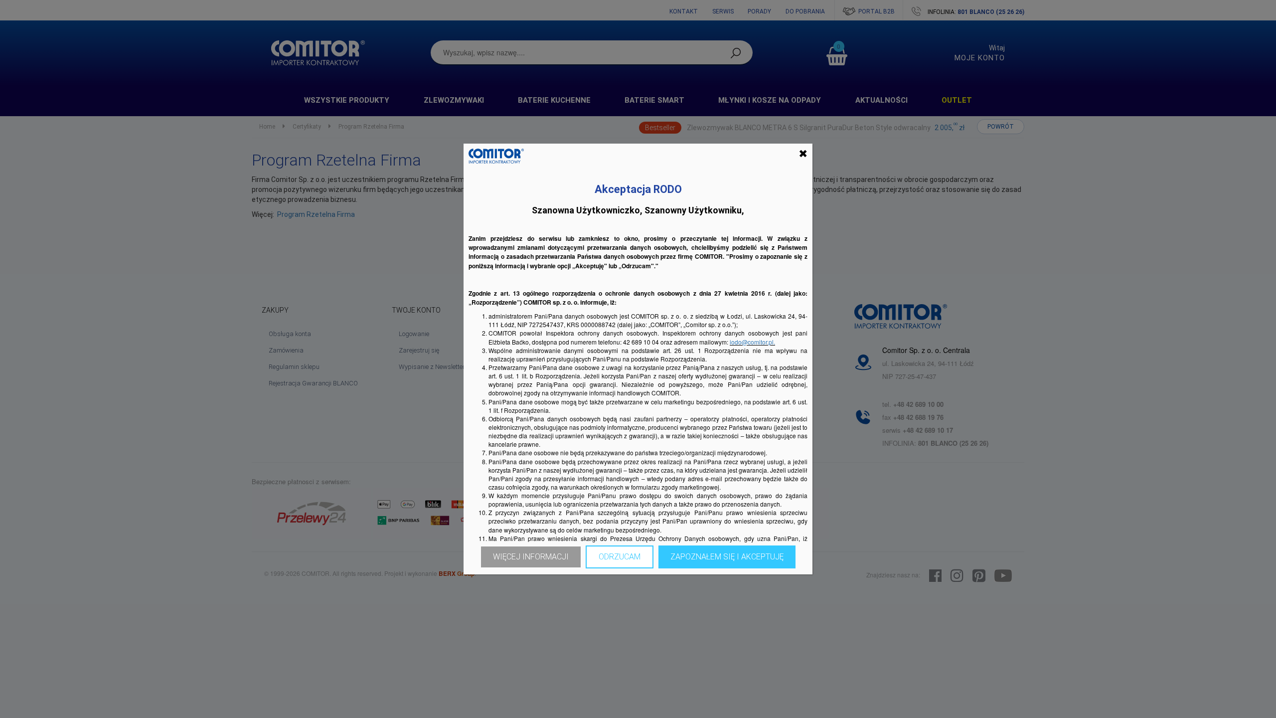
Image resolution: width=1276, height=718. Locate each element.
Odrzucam (619, 556)
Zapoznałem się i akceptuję (727, 556)
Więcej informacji (531, 556)
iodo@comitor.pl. (752, 342)
